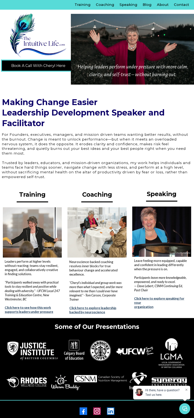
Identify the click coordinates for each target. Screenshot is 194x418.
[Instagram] (97, 411)
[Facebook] (83, 411)
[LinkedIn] (110, 411)
